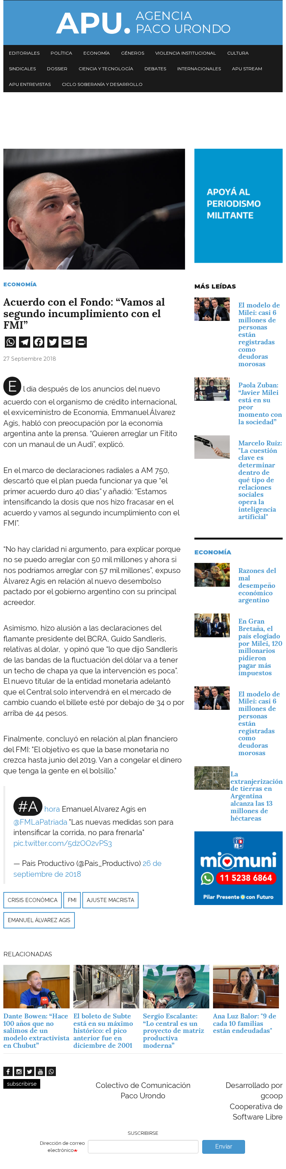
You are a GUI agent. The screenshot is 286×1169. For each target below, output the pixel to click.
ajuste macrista (110, 900)
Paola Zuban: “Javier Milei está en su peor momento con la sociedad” (260, 403)
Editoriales (24, 53)
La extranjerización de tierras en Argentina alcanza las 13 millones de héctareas (257, 796)
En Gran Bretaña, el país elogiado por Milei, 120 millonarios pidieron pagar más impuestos (260, 647)
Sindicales (22, 68)
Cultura (238, 53)
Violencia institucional (185, 53)
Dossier (57, 68)
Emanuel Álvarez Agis (39, 920)
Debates (155, 68)
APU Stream (247, 68)
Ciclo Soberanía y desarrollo (102, 84)
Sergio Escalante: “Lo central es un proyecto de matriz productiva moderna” (173, 1031)
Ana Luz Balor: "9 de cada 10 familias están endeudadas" (244, 1023)
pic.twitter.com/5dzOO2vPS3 (62, 843)
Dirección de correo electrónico (62, 1146)
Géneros (132, 53)
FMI (72, 900)
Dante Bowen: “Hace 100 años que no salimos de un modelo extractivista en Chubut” (36, 1031)
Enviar (223, 1146)
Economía (96, 53)
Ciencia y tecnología (106, 68)
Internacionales (199, 68)
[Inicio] (143, 23)
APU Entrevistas (30, 84)
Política (61, 53)
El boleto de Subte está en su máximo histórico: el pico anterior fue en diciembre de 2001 (103, 1031)
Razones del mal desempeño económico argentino (257, 585)
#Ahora (39, 809)
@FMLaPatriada (40, 822)
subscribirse (21, 1084)
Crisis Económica (32, 900)
